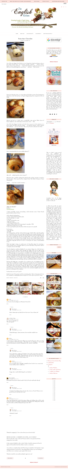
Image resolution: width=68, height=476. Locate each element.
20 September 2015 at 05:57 (17, 351)
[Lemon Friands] (53, 321)
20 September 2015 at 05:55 (17, 330)
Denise (10, 397)
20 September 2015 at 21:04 (16, 362)
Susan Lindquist (12, 377)
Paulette (10, 338)
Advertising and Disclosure (58, 1)
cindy (10, 299)
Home (17, 33)
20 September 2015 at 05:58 (17, 388)
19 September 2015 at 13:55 (13, 319)
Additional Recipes (47, 33)
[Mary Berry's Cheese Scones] (53, 352)
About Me (22, 33)
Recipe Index (36, 1)
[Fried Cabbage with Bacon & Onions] (53, 289)
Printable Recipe (10, 209)
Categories (37, 33)
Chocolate (16, 277)
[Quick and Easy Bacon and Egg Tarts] (53, 337)
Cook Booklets (30, 33)
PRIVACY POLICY (54, 61)
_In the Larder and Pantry (55, 369)
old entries (41, 458)
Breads (8, 277)
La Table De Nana (12, 318)
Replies (12, 307)
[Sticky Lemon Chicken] (53, 305)
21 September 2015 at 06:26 (17, 369)
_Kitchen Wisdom (53, 367)
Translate (52, 123)
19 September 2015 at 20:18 (13, 339)
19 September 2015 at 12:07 (13, 300)
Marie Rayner (14, 309)
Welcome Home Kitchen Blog (54, 360)
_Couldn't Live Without (54, 371)
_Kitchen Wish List (53, 373)
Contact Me (4, 1)
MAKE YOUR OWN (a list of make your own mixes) (20, 1)
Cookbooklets (51, 362)
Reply (8, 345)
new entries (10, 458)
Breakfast (11, 277)
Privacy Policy (46, 1)
